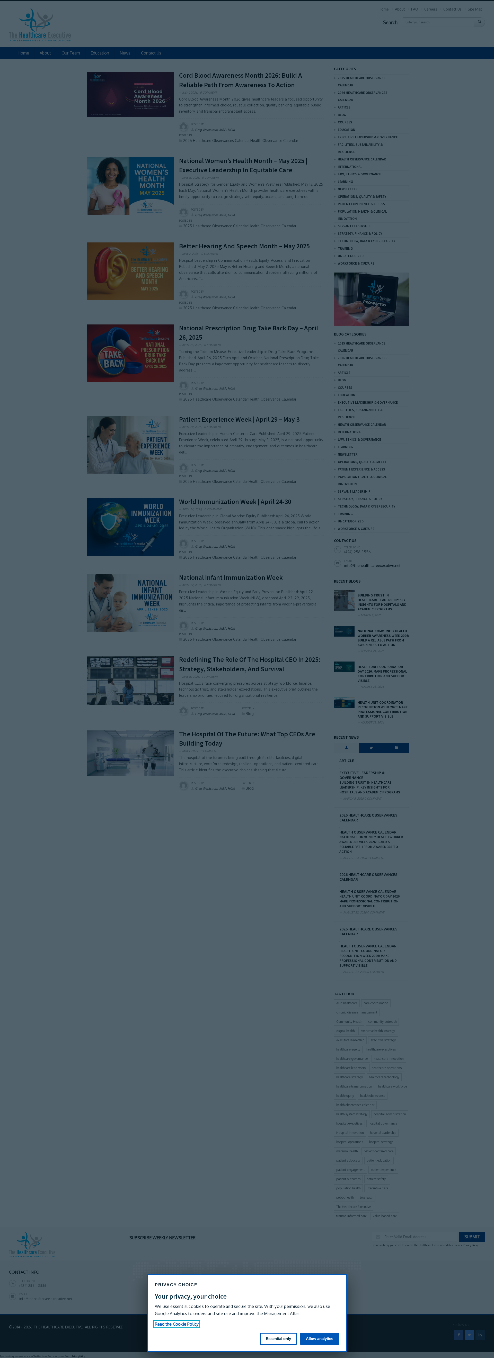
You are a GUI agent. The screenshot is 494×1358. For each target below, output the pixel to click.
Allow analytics (319, 1338)
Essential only (278, 1338)
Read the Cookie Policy (177, 1324)
